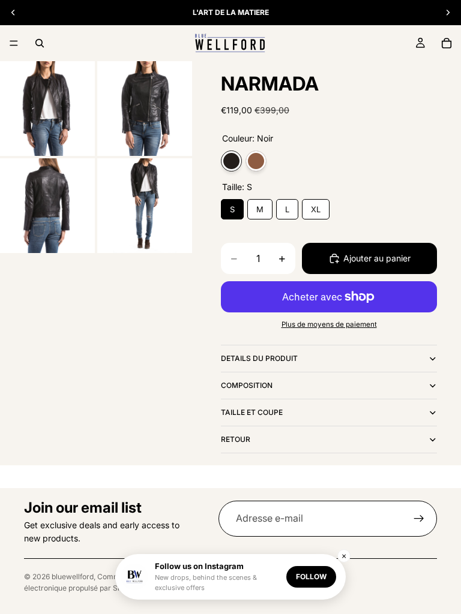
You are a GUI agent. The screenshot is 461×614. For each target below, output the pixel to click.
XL (315, 206)
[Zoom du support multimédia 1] (47, 108)
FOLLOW (311, 576)
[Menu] (14, 43)
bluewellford (73, 576)
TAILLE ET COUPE (252, 412)
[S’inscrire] (419, 518)
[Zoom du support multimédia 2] (144, 108)
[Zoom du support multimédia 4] (144, 205)
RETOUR (235, 439)
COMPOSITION (247, 385)
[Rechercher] (39, 43)
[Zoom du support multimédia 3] (47, 205)
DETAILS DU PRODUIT (259, 358)
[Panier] (446, 43)
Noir (231, 161)
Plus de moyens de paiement (329, 324)
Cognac (256, 161)
